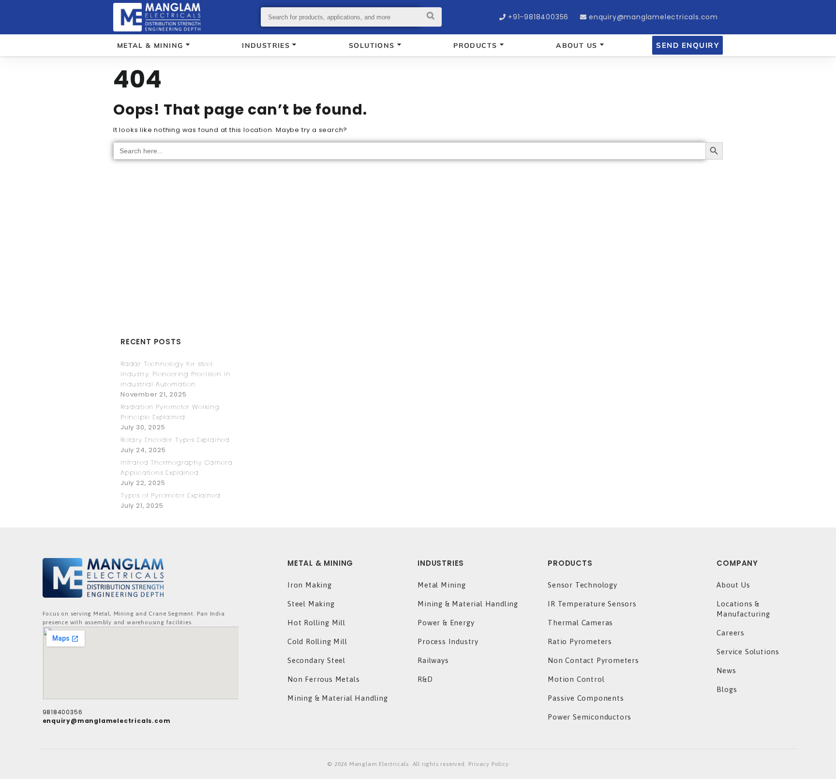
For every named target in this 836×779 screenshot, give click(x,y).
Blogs (727, 689)
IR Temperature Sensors (592, 604)
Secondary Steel (316, 660)
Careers (731, 633)
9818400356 (63, 712)
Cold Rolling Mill (317, 641)
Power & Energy (446, 622)
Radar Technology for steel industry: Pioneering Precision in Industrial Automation (175, 374)
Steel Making (311, 604)
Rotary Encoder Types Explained (175, 439)
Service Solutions (748, 651)
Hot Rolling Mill (316, 622)
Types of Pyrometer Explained (170, 495)
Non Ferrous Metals (323, 679)
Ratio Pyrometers (580, 641)
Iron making (309, 585)
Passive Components (586, 698)
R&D (425, 679)
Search (431, 17)
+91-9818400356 (538, 17)
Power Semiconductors (589, 717)
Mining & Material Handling (337, 698)
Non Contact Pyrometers (593, 660)
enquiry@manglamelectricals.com (653, 17)
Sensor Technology (582, 585)
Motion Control (576, 679)
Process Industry (448, 641)
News (726, 670)
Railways (433, 660)
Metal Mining (442, 585)
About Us (733, 585)
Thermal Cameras (580, 622)
